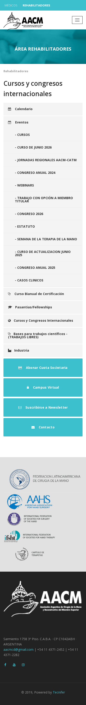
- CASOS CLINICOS (29, 280)
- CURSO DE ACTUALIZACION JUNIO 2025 (43, 253)
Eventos (21, 122)
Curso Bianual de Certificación (39, 294)
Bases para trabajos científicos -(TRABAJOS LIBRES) (37, 335)
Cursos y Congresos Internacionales (43, 320)
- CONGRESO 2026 (29, 214)
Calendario (23, 109)
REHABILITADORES (36, 5)
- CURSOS (22, 134)
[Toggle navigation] (77, 20)
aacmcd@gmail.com (18, 649)
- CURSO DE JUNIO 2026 (33, 147)
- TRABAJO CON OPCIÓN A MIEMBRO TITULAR (44, 199)
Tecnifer (59, 692)
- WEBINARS (24, 185)
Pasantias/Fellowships (33, 307)
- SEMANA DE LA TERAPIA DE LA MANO (46, 239)
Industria (21, 350)
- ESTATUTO (25, 226)
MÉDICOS (11, 5)
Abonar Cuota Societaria (46, 367)
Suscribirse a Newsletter (46, 407)
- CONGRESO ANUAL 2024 (35, 172)
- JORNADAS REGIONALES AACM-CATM (46, 160)
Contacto (46, 427)
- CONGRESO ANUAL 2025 (35, 267)
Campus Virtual (45, 387)
